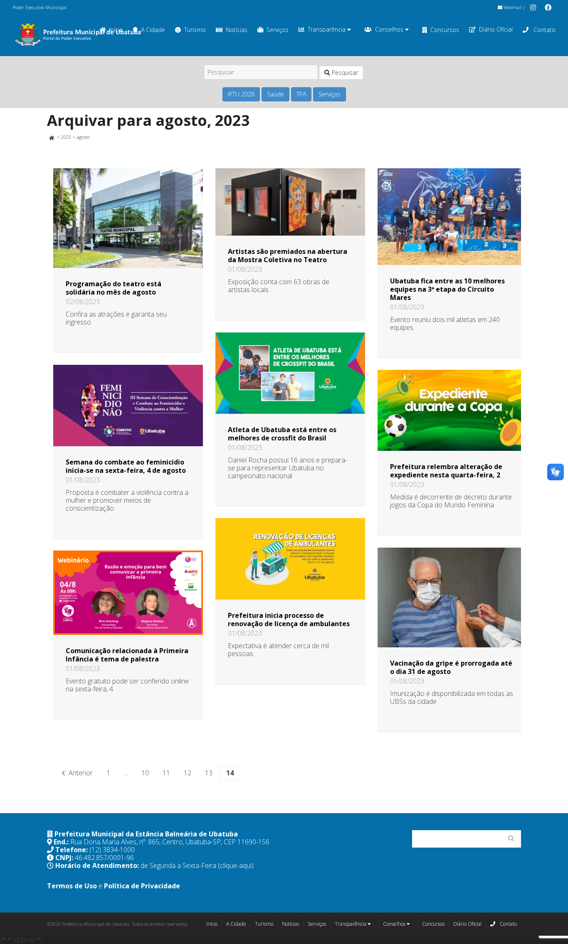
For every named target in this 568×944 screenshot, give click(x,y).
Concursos (444, 30)
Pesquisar (344, 72)
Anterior (80, 772)
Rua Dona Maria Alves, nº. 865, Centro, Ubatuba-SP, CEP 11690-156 (169, 841)
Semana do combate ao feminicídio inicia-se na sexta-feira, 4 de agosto (126, 466)
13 (208, 772)
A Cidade (153, 30)
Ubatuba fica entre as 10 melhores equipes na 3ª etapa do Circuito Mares (447, 289)
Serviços (278, 30)
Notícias (236, 30)
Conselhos (390, 29)
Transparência (327, 29)
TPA (301, 94)
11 (166, 772)
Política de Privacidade (142, 885)
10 (145, 772)
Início (211, 923)
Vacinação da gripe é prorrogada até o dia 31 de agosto (451, 667)
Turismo (195, 30)
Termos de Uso (72, 885)
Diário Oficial (496, 29)
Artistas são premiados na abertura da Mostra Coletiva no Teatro (287, 255)
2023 (66, 137)
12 (187, 772)
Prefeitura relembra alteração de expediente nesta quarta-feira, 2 (446, 470)
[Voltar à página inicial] (51, 137)
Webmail (512, 7)
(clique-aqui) (236, 865)
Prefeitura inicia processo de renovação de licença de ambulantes (289, 619)
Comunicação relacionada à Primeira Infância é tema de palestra (127, 655)
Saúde (275, 94)
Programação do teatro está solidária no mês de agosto (113, 288)
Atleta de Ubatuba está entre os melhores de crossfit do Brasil (282, 433)
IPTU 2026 (241, 94)
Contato (544, 30)
